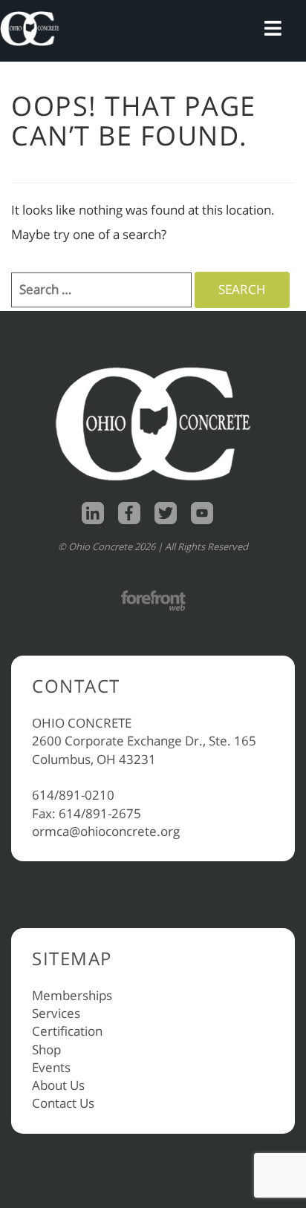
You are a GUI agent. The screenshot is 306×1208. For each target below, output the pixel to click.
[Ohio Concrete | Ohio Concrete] (29, 28)
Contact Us (63, 1102)
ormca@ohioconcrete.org (106, 831)
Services (56, 1013)
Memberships (72, 995)
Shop (46, 1049)
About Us (58, 1085)
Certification (67, 1030)
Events (51, 1067)
